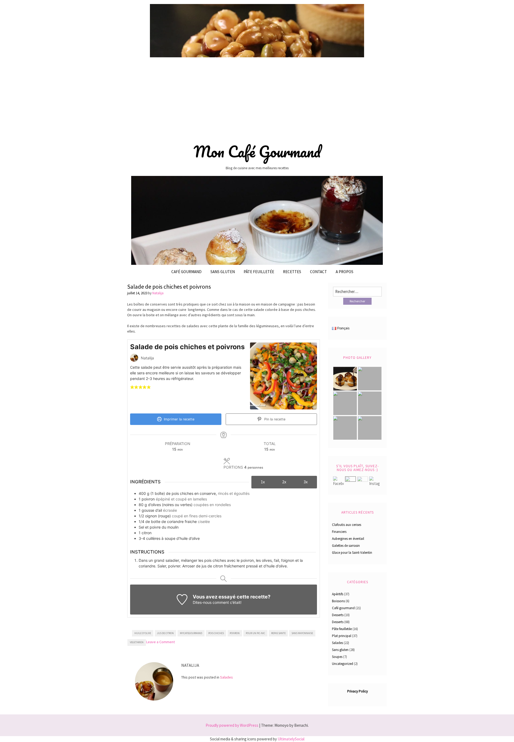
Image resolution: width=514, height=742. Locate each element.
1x (263, 481)
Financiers (339, 531)
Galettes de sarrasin (346, 545)
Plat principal (341, 636)
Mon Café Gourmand (257, 151)
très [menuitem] (179, 304)
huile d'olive (142, 633)
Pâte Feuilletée (259, 271)
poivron (235, 633)
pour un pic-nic (255, 633)
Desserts (337, 615)
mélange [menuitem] (172, 314)
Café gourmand (186, 271)
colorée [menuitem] (271, 309)
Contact (318, 271)
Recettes (292, 271)
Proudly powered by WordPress (232, 725)
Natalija (158, 293)
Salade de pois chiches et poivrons (169, 286)
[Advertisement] (257, 98)
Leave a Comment (160, 641)
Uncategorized (342, 663)
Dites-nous (202, 602)
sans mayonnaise (302, 633)
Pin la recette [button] (274, 419)
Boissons (338, 601)
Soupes (337, 656)
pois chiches (216, 633)
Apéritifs (337, 594)
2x (284, 481)
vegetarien (136, 642)
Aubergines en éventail (348, 538)
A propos (344, 271)
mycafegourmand (191, 633)
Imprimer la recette (178, 419)
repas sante (278, 633)
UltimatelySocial (291, 738)
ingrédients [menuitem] (211, 314)
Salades (226, 677)
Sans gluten (222, 271)
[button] (132, 387)
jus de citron (165, 633)
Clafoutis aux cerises (346, 524)
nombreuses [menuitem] (155, 325)
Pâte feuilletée (342, 629)
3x (306, 481)
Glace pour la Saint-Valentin (352, 552)
